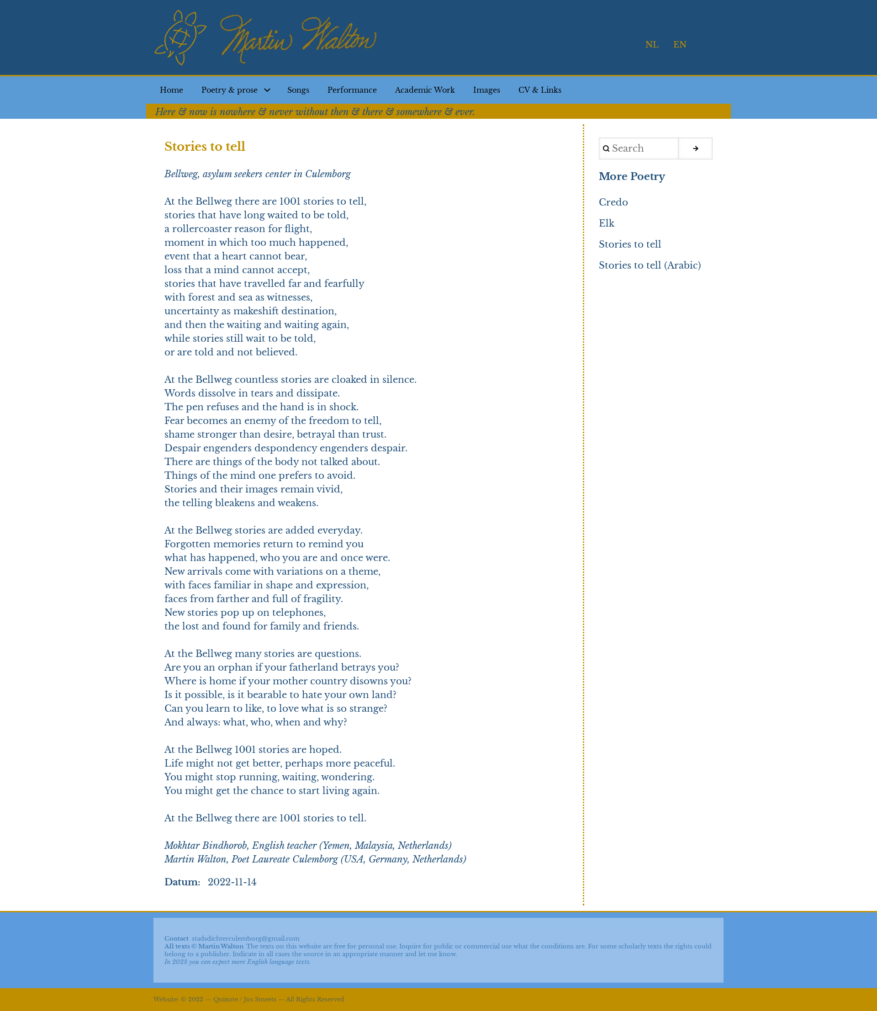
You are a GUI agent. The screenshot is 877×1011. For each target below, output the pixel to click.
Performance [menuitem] (352, 90)
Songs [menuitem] (298, 90)
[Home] (267, 38)
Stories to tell (630, 244)
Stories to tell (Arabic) (650, 265)
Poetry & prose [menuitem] (229, 90)
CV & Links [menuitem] (539, 90)
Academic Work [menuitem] (425, 90)
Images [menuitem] (486, 90)
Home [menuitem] (171, 90)
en (680, 45)
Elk (606, 223)
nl (652, 45)
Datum (181, 882)
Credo (613, 202)
